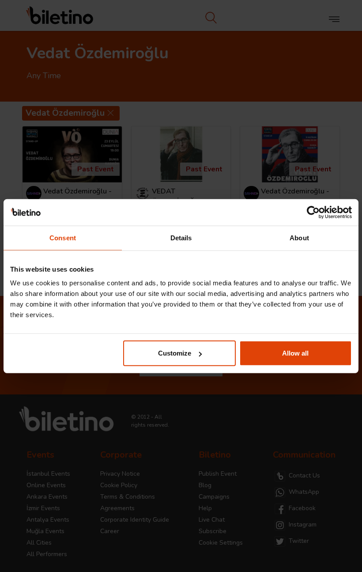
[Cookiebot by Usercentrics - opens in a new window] (313, 212)
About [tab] (299, 237)
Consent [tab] (62, 237)
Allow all (295, 353)
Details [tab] (181, 237)
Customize (174, 353)
